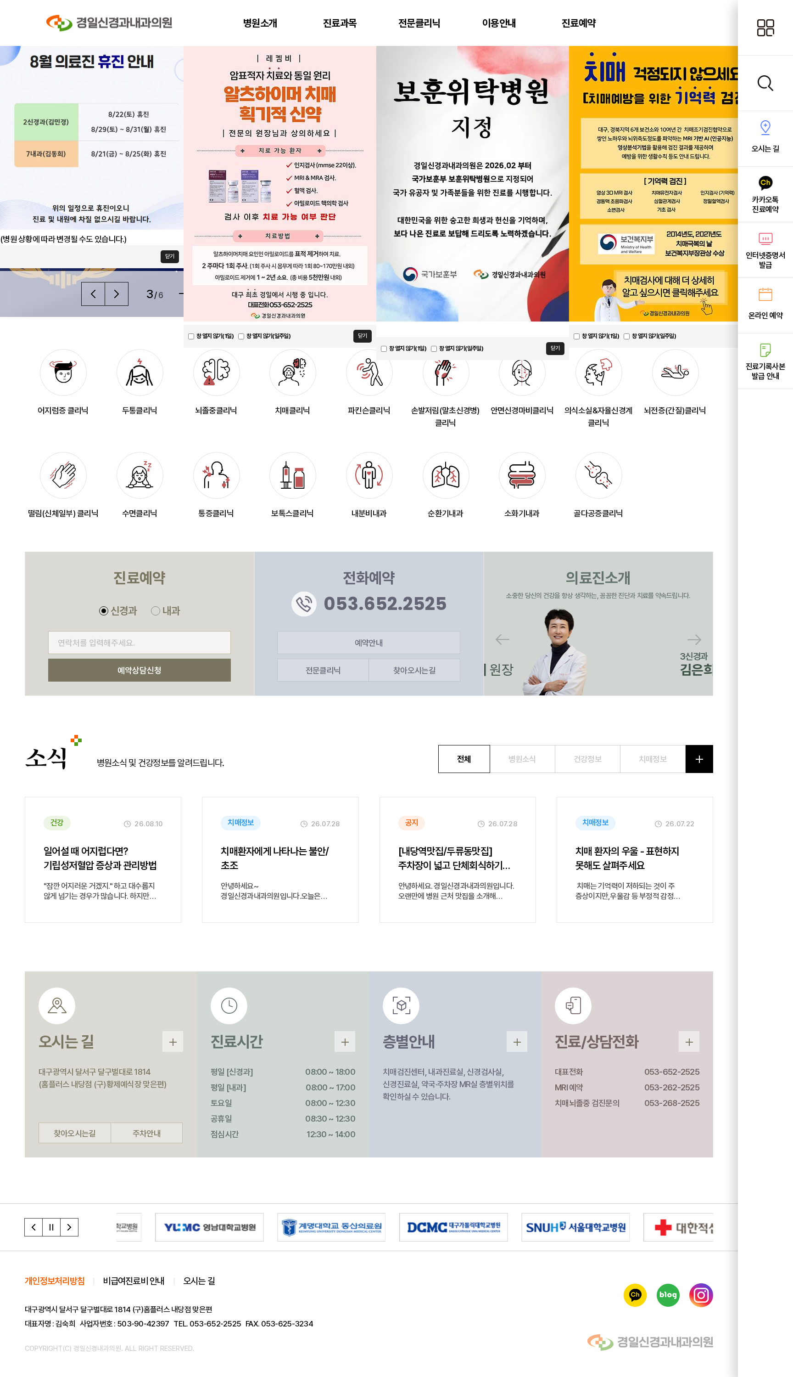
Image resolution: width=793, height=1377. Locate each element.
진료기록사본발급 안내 (765, 371)
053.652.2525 (385, 604)
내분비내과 (369, 513)
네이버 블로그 (668, 1295)
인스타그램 (701, 1295)
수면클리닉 (139, 513)
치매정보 (653, 759)
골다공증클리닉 (598, 513)
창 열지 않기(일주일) (461, 348)
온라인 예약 (765, 315)
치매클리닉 (292, 410)
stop (51, 1227)
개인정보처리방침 (54, 1281)
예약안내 (369, 643)
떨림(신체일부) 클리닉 (63, 513)
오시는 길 (765, 148)
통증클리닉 (215, 513)
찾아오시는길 (414, 670)
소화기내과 (521, 513)
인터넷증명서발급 (765, 260)
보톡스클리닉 (292, 513)
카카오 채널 (635, 1295)
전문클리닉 (323, 670)
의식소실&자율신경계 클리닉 (598, 417)
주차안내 (147, 1133)
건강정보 (588, 759)
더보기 (699, 759)
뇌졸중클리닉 (216, 410)
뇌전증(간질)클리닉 (675, 410)
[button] (93, 294)
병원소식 (522, 759)
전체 (464, 759)
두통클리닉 (139, 410)
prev (33, 1227)
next (69, 1227)
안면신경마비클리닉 (522, 410)
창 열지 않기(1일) (407, 348)
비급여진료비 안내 (134, 1281)
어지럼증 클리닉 (63, 410)
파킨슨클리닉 (369, 410)
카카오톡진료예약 (765, 204)
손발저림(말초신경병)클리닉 (445, 417)
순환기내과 (445, 513)
